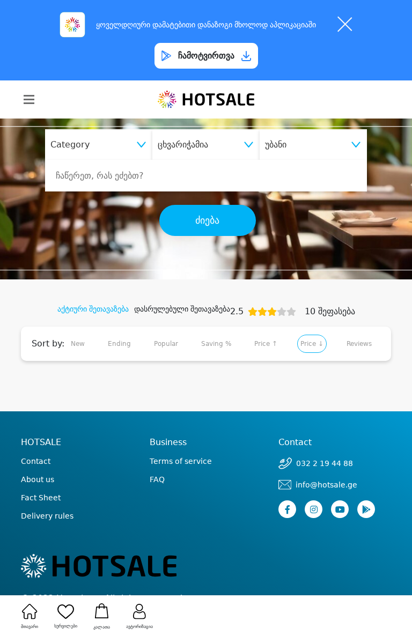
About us (37, 479)
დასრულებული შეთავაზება (182, 309)
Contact (35, 461)
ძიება (207, 220)
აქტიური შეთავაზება (93, 309)
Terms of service (181, 461)
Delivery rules (47, 516)
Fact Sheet (41, 497)
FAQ (157, 479)
